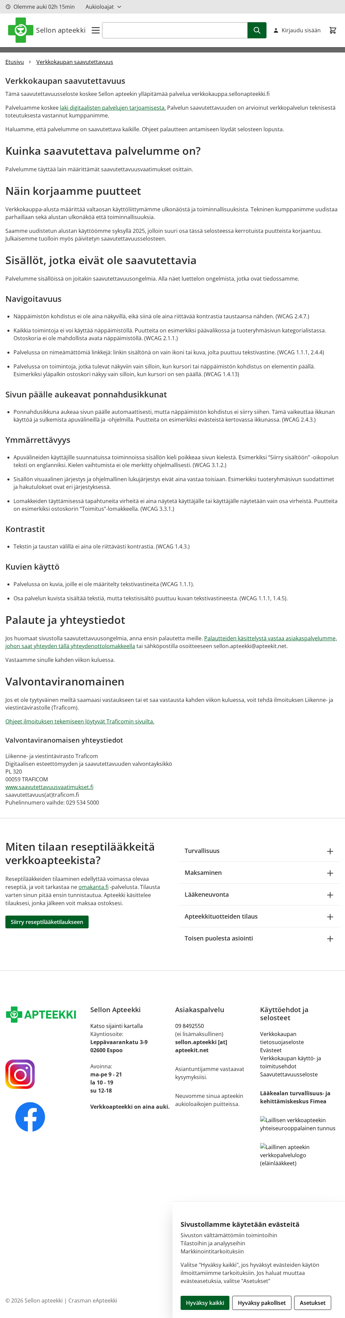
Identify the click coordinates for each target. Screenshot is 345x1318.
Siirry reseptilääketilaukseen (47, 922)
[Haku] (257, 30)
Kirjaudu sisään (301, 30)
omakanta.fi (93, 887)
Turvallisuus (202, 851)
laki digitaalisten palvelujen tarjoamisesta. (113, 107)
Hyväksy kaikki (205, 1303)
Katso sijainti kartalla (116, 1026)
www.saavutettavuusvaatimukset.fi (49, 787)
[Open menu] (95, 30)
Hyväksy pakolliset (262, 1303)
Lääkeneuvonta (207, 894)
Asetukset (312, 1303)
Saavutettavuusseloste (289, 1074)
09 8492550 (191, 1026)
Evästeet (271, 1050)
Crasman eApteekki (92, 1300)
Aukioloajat (100, 6)
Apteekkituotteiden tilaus (221, 916)
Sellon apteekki (61, 30)
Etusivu (14, 62)
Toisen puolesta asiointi (219, 938)
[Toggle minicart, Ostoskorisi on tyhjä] (332, 30)
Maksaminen (203, 872)
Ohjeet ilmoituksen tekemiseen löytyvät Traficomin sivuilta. (79, 721)
